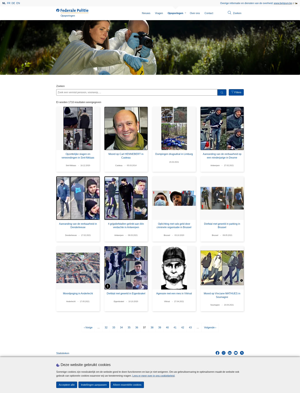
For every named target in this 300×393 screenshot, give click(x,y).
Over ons (195, 13)
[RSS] (242, 353)
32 (106, 329)
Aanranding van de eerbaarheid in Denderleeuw (78, 225)
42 (182, 329)
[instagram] (223, 353)
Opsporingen (175, 13)
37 (144, 329)
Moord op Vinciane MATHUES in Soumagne (222, 295)
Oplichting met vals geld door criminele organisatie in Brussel (174, 225)
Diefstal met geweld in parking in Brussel (222, 225)
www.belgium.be (283, 3)
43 (190, 329)
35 (129, 329)
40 (167, 329)
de (13, 3)
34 (121, 329)
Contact (209, 13)
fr (8, 3)
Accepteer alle (67, 384)
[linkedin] (230, 353)
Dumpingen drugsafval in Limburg (174, 154)
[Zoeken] (222, 92)
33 (113, 329)
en (18, 3)
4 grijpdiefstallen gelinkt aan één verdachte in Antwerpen (126, 225)
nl (4, 3)
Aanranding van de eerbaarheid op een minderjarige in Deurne (222, 156)
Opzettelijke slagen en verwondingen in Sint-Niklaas (78, 156)
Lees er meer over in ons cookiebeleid (153, 375)
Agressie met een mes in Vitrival (174, 293)
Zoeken (60, 86)
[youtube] (236, 353)
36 (136, 329)
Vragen (159, 13)
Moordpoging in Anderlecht (78, 293)
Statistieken (62, 353)
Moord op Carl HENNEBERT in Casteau (125, 156)
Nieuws (146, 13)
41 (175, 329)
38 (152, 329)
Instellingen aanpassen (94, 384)
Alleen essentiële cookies (127, 384)
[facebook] (217, 353)
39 (159, 329)
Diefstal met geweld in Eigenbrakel (126, 293)
